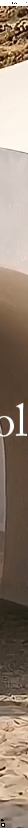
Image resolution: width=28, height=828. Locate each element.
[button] (1, 3)
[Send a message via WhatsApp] (2, 820)
